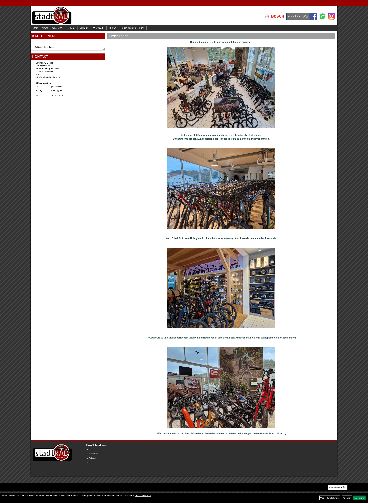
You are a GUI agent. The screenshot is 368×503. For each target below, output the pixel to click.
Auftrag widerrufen (337, 487)
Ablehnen (347, 498)
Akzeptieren (359, 498)
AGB (91, 463)
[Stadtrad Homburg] (94, 15)
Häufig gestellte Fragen (132, 28)
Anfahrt (112, 28)
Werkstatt (98, 28)
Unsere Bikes (44, 46)
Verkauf (83, 28)
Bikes (71, 28)
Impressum (93, 454)
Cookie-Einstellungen (330, 498)
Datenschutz (94, 458)
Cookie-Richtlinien (143, 495)
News (45, 28)
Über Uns (57, 28)
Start (35, 28)
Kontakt (92, 449)
